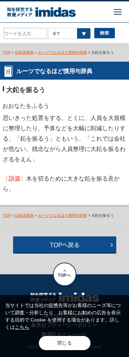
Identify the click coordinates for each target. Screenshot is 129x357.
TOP (7, 52)
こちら (22, 327)
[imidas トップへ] (41, 12)
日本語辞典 (24, 52)
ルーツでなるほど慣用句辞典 (62, 52)
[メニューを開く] (118, 12)
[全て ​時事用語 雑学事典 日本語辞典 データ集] (69, 33)
